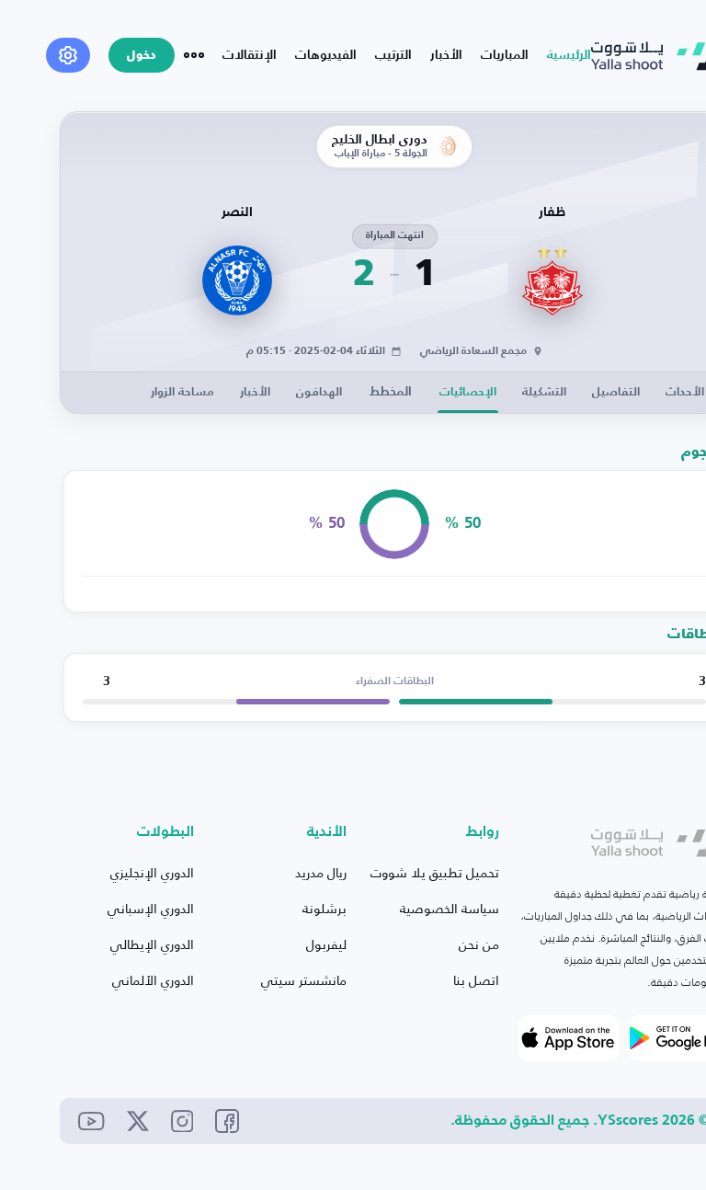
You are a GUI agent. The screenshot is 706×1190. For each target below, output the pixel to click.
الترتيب (393, 55)
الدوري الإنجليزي (152, 872)
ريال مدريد (321, 872)
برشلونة (324, 908)
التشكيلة (544, 392)
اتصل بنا (476, 979)
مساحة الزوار (182, 392)
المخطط (391, 391)
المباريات (505, 55)
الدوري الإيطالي (152, 944)
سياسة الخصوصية (449, 908)
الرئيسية (569, 55)
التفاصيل (616, 392)
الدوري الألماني (153, 979)
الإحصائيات (467, 392)
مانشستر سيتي (304, 979)
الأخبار (446, 55)
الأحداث (685, 392)
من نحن (479, 944)
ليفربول (326, 944)
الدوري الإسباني (151, 908)
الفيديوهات (326, 55)
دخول (141, 56)
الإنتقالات (249, 55)
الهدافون (319, 392)
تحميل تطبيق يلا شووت (434, 872)
